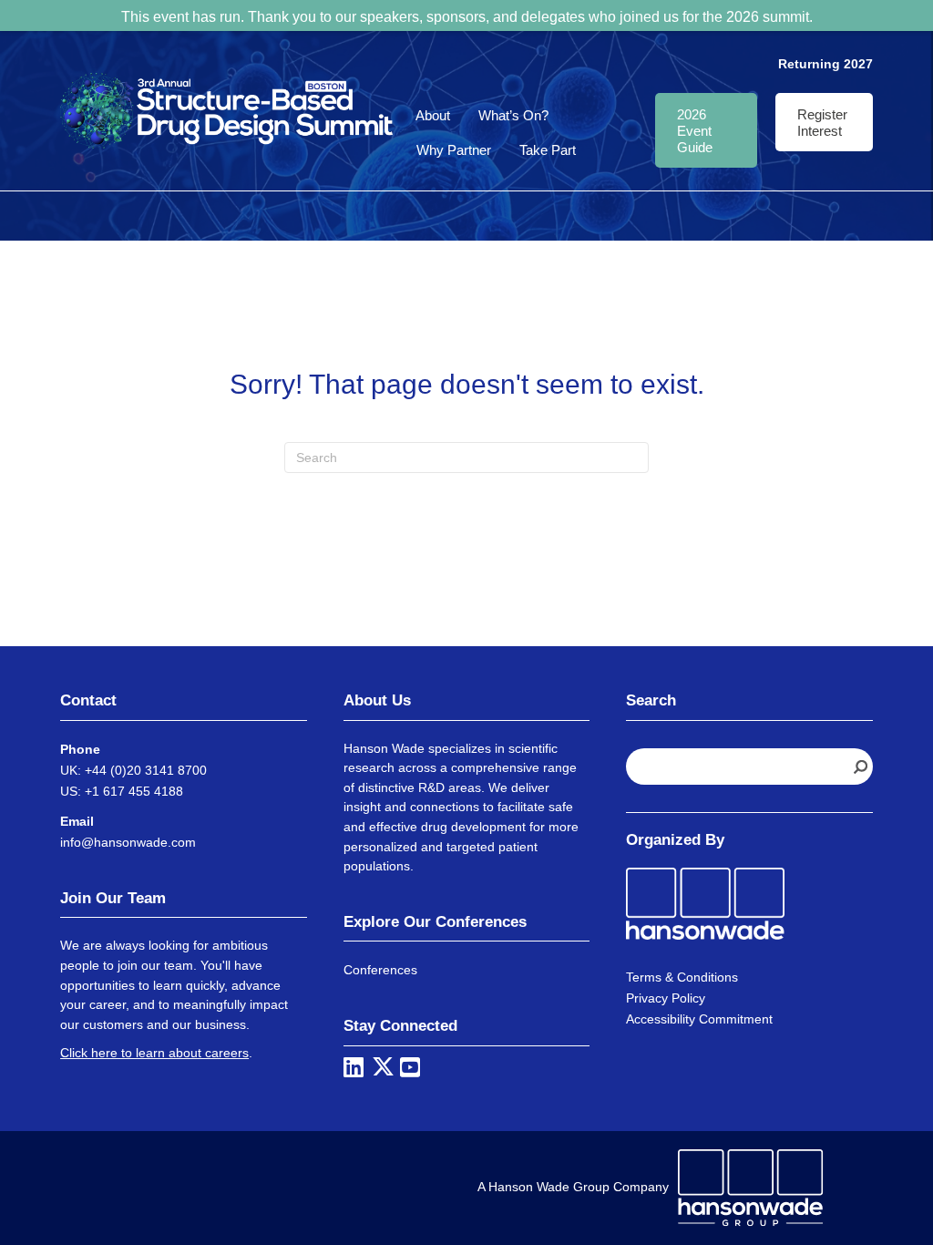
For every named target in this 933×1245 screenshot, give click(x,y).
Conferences (380, 969)
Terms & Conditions (682, 977)
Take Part (547, 150)
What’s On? (513, 115)
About (432, 115)
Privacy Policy (665, 998)
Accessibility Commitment (699, 1019)
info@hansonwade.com (128, 842)
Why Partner (453, 150)
